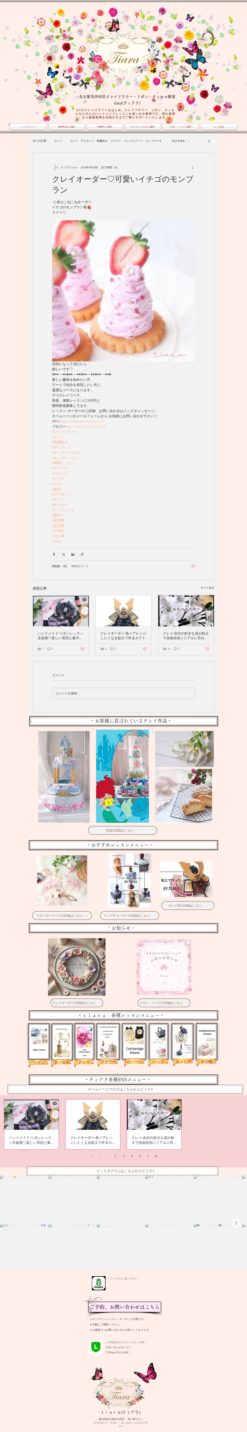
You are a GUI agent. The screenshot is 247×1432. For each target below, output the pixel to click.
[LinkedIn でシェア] (73, 554)
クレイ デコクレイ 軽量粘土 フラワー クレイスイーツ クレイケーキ (117, 141)
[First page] (91, 1156)
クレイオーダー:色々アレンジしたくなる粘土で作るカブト (123, 636)
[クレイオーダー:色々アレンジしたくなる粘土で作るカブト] (123, 610)
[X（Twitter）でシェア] (63, 554)
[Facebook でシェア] (54, 554)
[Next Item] (236, 1223)
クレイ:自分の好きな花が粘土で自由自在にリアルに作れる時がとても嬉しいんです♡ (186, 636)
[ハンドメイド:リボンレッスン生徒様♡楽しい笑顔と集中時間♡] (61, 610)
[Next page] (147, 1156)
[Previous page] (99, 1156)
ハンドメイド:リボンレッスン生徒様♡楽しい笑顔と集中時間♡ (61, 636)
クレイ (58, 141)
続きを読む (179, 141)
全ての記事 (39, 141)
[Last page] (155, 1156)
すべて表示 (207, 588)
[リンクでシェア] (82, 554)
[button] (209, 141)
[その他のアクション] (192, 167)
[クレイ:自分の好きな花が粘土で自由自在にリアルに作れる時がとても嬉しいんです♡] (186, 610)
